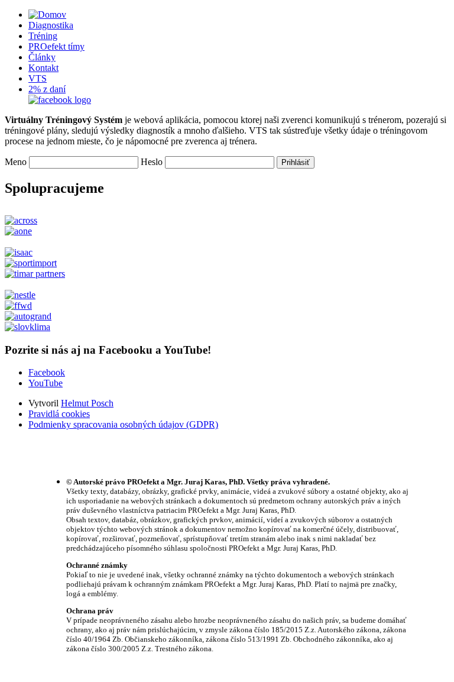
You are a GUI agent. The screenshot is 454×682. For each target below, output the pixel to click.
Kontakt (43, 68)
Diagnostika (50, 25)
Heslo (152, 162)
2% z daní (47, 89)
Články (42, 57)
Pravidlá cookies (59, 414)
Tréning (42, 36)
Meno (16, 162)
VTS (37, 78)
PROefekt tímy (56, 46)
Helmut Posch (87, 403)
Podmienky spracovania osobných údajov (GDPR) (123, 424)
